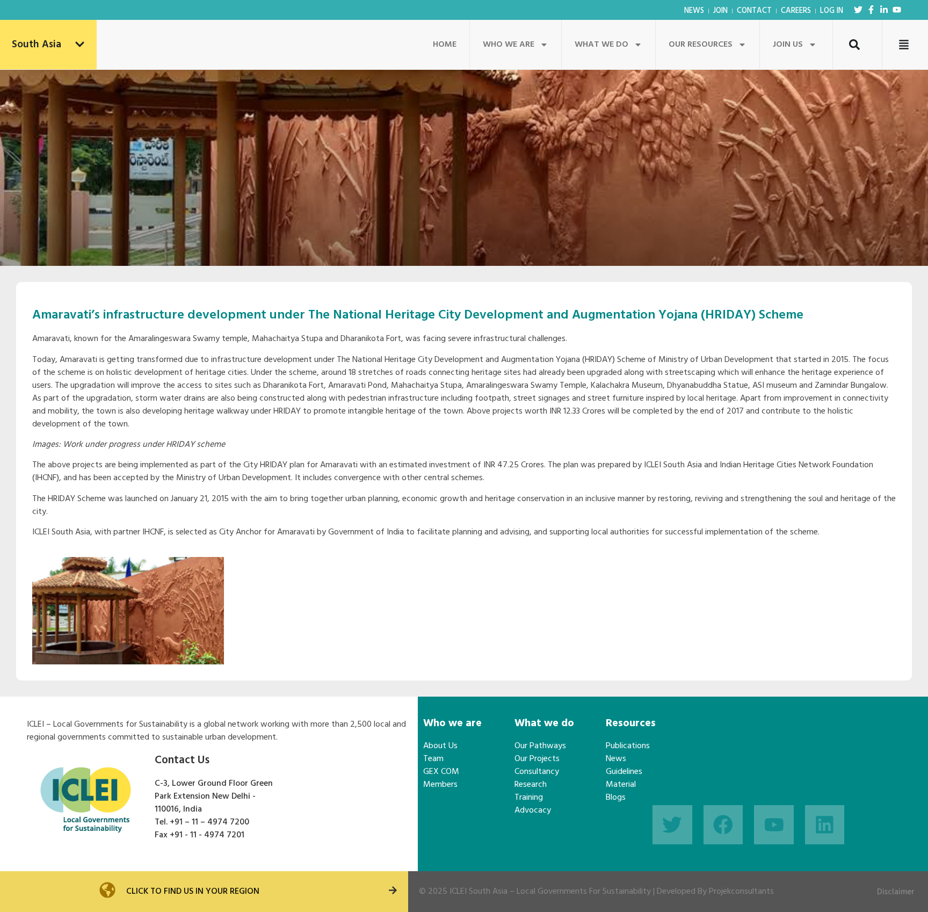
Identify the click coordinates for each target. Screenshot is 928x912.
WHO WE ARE (508, 45)
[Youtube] (897, 9)
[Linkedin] (825, 825)
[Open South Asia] (80, 45)
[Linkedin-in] (884, 9)
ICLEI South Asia (479, 892)
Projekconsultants (741, 892)
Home (444, 45)
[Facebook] (723, 825)
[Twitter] (858, 9)
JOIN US (788, 45)
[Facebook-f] (871, 9)
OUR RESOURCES (701, 45)
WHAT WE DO (601, 45)
